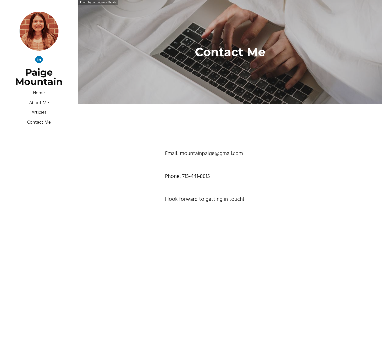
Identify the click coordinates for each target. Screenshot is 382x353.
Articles (38, 112)
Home (39, 93)
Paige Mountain (39, 77)
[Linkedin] (39, 61)
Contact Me (39, 122)
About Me (39, 103)
